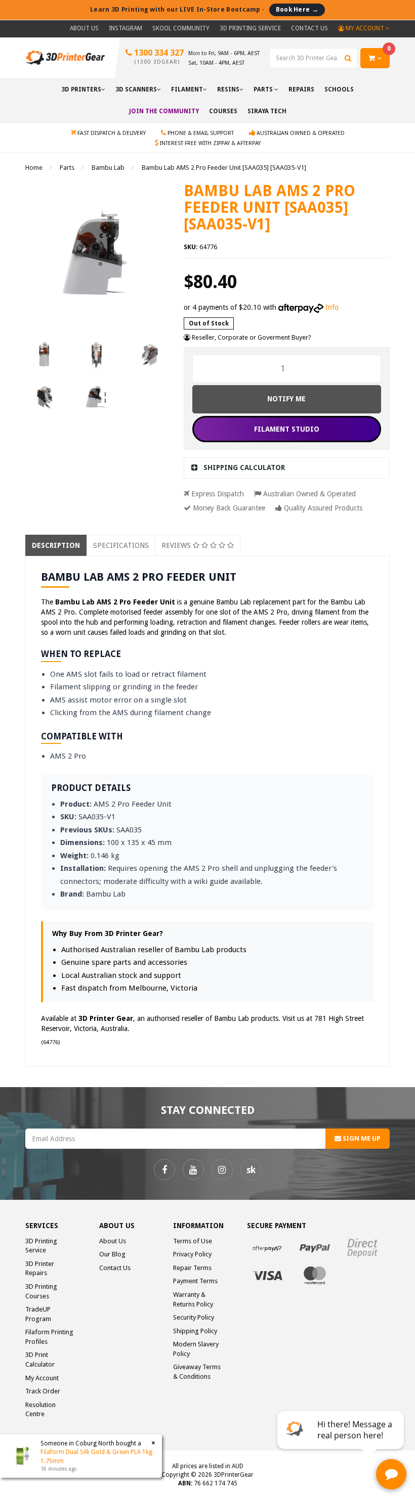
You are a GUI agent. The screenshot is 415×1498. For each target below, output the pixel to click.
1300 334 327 (158, 56)
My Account (365, 28)
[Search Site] (348, 58)
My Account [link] (42, 1378)
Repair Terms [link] (192, 1268)
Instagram (125, 28)
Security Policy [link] (193, 1317)
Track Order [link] (42, 1391)
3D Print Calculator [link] (40, 1359)
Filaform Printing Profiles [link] (49, 1336)
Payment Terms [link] (195, 1281)
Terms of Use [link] (192, 1241)
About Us (84, 28)
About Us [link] (112, 1241)
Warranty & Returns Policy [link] (193, 1299)
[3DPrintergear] (65, 57)
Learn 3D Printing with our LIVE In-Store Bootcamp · (204, 9)
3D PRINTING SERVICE (250, 28)
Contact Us (309, 28)
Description (56, 545)
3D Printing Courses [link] (41, 1291)
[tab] (287, 467)
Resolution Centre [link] (40, 1409)
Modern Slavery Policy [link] (196, 1348)
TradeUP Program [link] (38, 1314)
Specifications (121, 545)
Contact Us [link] (115, 1268)
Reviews (177, 545)
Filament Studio (286, 429)
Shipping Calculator (244, 467)
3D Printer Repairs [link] (39, 1268)
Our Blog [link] (112, 1254)
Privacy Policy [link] (192, 1254)
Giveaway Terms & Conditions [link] (197, 1371)
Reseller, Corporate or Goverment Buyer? (250, 337)
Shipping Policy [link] (195, 1331)
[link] (164, 1169)
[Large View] (44, 354)
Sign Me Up (361, 1138)
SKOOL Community (181, 28)
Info (332, 307)
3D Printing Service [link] (41, 1245)
